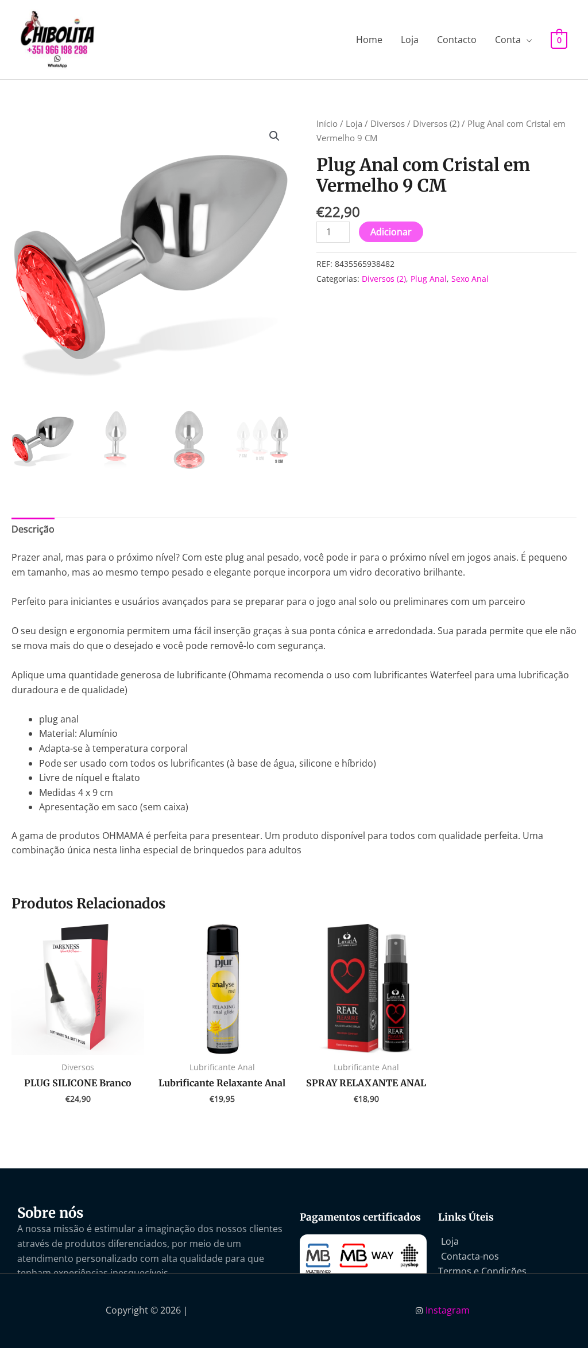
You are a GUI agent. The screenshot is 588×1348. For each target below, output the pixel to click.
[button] (274, 136)
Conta (508, 39)
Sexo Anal (470, 278)
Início (327, 123)
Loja (410, 39)
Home (369, 39)
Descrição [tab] (33, 529)
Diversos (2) (436, 123)
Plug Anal (429, 278)
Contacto (457, 39)
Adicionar (391, 232)
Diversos (387, 123)
